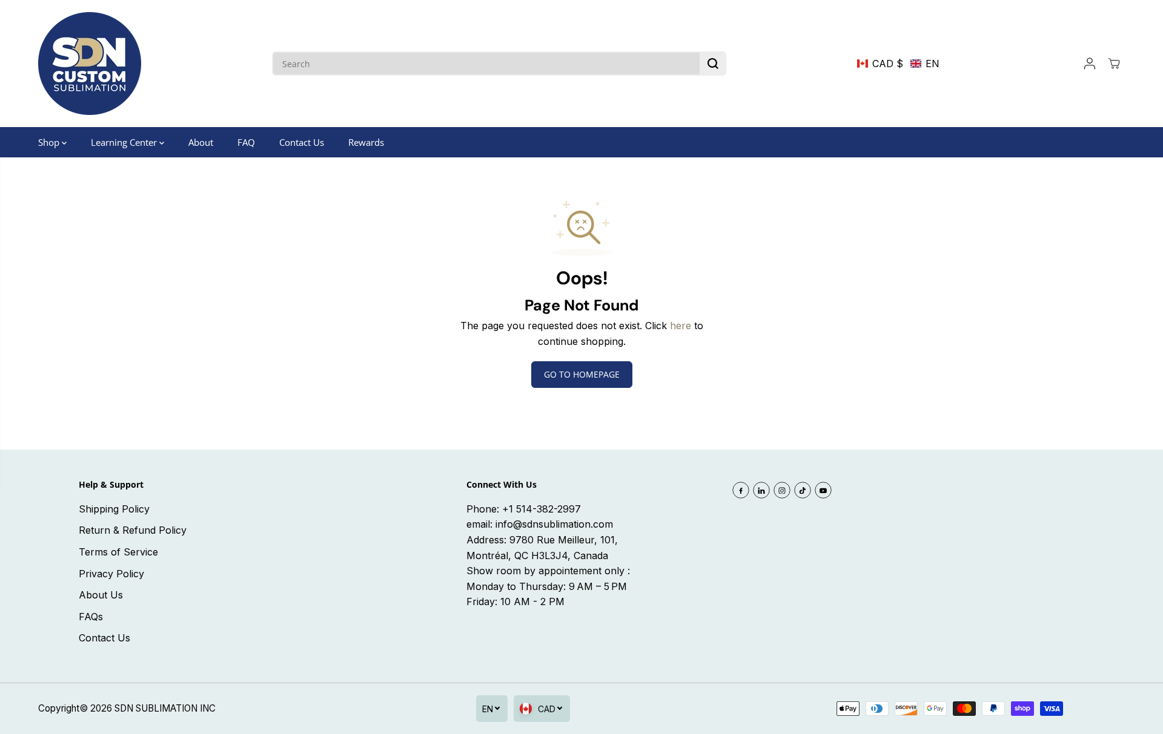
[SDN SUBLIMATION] (89, 63)
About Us (101, 595)
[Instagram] (782, 490)
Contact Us (301, 142)
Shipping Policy (114, 509)
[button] (898, 63)
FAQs (91, 617)
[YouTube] (823, 490)
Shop (50, 142)
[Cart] (1114, 63)
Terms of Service (118, 552)
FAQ (246, 142)
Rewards (366, 142)
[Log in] (1090, 63)
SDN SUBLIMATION (155, 708)
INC (208, 708)
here (680, 325)
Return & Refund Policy (133, 530)
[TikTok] (802, 490)
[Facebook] (741, 490)
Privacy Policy (111, 574)
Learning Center (125, 142)
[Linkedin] (761, 490)
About (200, 142)
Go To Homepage (582, 374)
